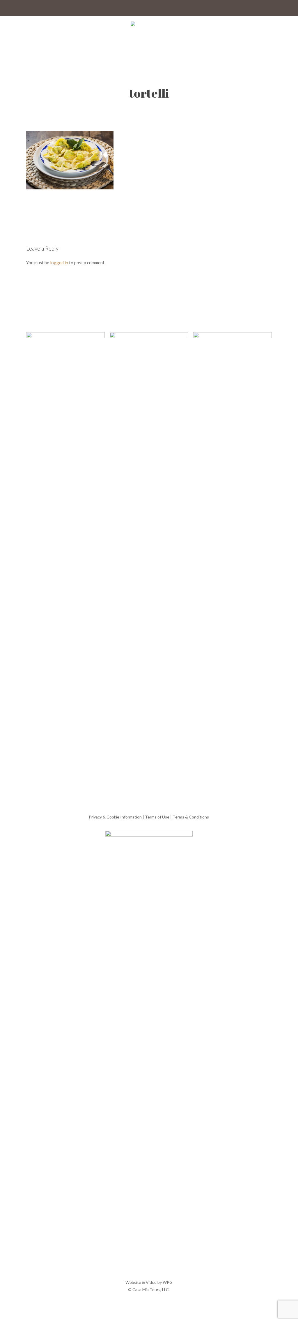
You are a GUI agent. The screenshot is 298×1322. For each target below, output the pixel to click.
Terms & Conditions (191, 816)
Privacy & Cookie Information (115, 816)
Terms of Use (157, 816)
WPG (168, 1282)
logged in (59, 262)
